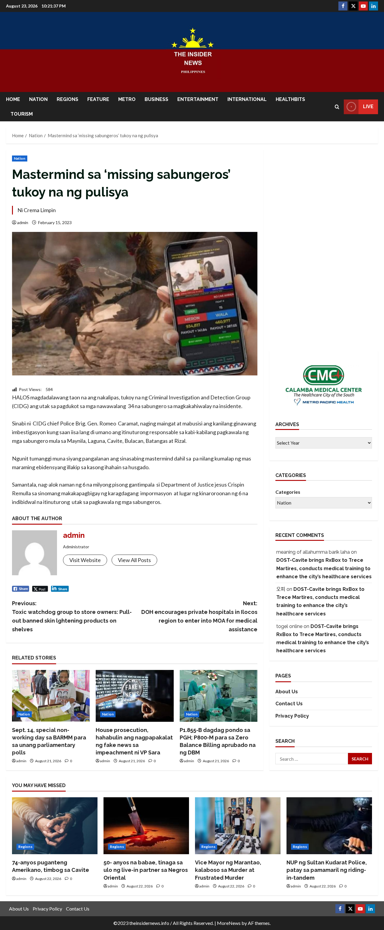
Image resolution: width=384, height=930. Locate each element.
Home (13, 99)
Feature (98, 99)
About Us (286, 692)
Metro (127, 99)
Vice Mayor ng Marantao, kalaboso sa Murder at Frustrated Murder (228, 870)
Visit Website (85, 560)
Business (156, 99)
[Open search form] (337, 107)
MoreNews (229, 923)
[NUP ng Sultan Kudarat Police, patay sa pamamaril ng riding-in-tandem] (329, 825)
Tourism (21, 114)
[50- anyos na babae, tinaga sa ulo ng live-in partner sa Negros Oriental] (146, 825)
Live (368, 106)
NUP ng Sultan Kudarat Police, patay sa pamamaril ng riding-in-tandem (326, 870)
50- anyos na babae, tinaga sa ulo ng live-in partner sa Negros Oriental (146, 870)
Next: (199, 616)
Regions (67, 99)
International (247, 99)
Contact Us (289, 703)
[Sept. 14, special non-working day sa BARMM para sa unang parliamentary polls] (51, 696)
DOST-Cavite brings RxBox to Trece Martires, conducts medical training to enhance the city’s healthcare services (324, 568)
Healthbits (290, 99)
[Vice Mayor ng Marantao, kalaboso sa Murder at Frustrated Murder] (237, 825)
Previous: (72, 616)
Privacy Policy (292, 716)
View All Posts (134, 560)
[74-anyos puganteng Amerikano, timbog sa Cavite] (55, 825)
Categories (287, 492)
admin (22, 222)
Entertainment (197, 99)
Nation (38, 99)
